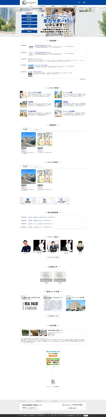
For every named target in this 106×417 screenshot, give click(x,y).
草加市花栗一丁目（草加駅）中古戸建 (39, 217)
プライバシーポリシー (55, 413)
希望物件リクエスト (39, 401)
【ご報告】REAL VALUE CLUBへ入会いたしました (43, 45)
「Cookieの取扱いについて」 (71, 415)
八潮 (31, 223)
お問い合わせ (55, 401)
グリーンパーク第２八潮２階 (38, 223)
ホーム (31, 6)
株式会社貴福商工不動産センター (55, 330)
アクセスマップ (22, 401)
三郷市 (29, 220)
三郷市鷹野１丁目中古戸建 (37, 220)
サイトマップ (62, 413)
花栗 (31, 217)
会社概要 (53, 6)
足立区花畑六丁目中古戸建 (37, 71)
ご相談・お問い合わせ (81, 9)
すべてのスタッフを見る (53, 257)
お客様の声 (75, 6)
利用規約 (49, 413)
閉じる (86, 415)
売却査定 (29, 31)
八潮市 (29, 223)
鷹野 (31, 220)
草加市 (29, 217)
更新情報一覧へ (83, 79)
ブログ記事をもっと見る (53, 316)
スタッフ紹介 (64, 6)
